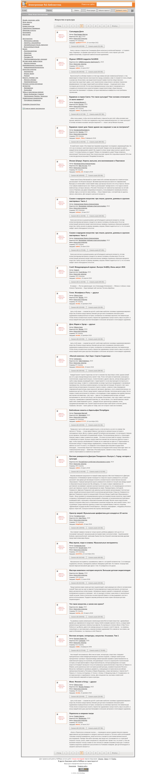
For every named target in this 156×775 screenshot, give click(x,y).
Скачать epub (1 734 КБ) (97, 650)
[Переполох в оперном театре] (61, 723)
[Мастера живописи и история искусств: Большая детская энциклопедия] (61, 580)
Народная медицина (30, 82)
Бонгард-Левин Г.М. (80, 638)
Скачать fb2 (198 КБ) (77, 528)
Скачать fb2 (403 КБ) (77, 46)
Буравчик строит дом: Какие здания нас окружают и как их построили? (99, 127)
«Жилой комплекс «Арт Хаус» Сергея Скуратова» (90, 356)
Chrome (100, 759)
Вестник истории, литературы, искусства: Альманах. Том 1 (94, 636)
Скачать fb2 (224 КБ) (77, 307)
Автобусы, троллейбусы (32, 43)
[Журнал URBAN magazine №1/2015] (61, 69)
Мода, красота (27, 22)
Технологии (72, 766)
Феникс (81, 297)
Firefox (114, 759)
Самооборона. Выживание (31, 28)
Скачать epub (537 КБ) (97, 114)
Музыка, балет (29, 73)
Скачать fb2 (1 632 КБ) (78, 142)
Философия (28, 90)
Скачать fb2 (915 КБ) (77, 557)
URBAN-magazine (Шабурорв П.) (89, 62)
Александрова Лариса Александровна (86, 204)
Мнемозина (82, 718)
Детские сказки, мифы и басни (32, 61)
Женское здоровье (30, 80)
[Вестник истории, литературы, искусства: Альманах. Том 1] (61, 645)
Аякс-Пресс (82, 518)
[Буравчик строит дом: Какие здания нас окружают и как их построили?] (61, 137)
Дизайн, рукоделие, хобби (31, 20)
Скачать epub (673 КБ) (97, 250)
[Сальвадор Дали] (61, 41)
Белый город (83, 548)
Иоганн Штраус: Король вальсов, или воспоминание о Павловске (97, 161)
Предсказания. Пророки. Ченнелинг (36, 96)
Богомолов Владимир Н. (82, 130)
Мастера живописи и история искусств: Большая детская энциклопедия (99, 570)
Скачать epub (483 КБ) (95, 557)
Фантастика (26, 34)
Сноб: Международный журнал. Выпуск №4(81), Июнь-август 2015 (97, 267)
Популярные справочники (32, 100)
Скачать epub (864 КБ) (97, 142)
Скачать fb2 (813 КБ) (77, 583)
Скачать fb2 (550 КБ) (77, 371)
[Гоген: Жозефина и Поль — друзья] (61, 302)
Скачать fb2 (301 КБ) (77, 728)
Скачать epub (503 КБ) (95, 72)
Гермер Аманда (79, 716)
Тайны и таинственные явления (33, 92)
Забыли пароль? (104, 10)
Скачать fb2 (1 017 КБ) (78, 114)
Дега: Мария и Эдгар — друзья (82, 324)
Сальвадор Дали (76, 31)
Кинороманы (27, 32)
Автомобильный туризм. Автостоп (36, 45)
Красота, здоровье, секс (30, 78)
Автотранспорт (28, 38)
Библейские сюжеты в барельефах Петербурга (89, 410)
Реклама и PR (28, 57)
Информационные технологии (32, 65)
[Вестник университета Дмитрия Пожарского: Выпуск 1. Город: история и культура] (61, 466)
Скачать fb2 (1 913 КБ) (78, 471)
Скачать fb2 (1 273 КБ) (78, 250)
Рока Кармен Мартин (81, 34)
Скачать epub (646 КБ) (97, 216)
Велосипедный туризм (31, 47)
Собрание (82, 640)
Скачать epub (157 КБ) (95, 728)
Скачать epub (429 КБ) (95, 583)
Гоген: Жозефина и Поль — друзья (84, 293)
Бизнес (25, 49)
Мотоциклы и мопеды (31, 41)
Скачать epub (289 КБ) (95, 371)
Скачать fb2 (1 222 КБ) (78, 216)
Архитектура (28, 71)
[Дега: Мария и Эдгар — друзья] (61, 334)
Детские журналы (30, 63)
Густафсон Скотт (79, 516)
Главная (24, 14)
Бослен (81, 104)
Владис (81, 573)
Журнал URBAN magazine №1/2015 (83, 59)
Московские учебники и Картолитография (92, 206)
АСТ (80, 36)
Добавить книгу (121, 10)
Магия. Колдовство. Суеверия (34, 94)
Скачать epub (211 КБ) (95, 46)
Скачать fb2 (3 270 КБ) (78, 650)
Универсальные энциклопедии (32, 98)
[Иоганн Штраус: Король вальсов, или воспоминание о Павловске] (61, 171)
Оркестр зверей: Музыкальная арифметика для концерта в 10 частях (98, 513)
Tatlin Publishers (84, 361)
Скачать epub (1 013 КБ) (97, 471)
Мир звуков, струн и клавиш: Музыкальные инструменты (93, 543)
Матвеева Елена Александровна (84, 163)
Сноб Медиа (83, 272)
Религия (26, 75)
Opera (106, 759)
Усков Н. (76, 270)
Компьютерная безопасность (34, 67)
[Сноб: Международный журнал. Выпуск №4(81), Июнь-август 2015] (61, 277)
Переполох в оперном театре (81, 713)
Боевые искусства (28, 26)
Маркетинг (28, 55)
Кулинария (26, 24)
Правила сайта (82, 766)
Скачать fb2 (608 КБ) (77, 175)
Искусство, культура (80, 64)
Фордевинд (82, 415)
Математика (28, 88)
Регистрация (91, 10)
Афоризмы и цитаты (29, 30)
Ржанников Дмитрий (80, 413)
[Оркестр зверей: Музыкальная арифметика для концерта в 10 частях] (61, 523)
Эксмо (81, 607)
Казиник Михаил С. (80, 102)
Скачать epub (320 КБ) (95, 175)
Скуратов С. (78, 359)
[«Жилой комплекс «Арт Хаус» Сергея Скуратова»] (61, 366)
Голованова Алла (79, 545)
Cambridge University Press (31, 104)
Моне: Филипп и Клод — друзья (82, 682)
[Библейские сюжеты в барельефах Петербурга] (61, 420)
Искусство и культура (29, 69)
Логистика (27, 53)
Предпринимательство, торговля (35, 59)
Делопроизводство (30, 51)
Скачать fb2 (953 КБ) (77, 72)
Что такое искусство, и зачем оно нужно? (86, 604)
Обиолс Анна (78, 295)
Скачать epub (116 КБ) (95, 307)
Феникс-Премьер (84, 687)
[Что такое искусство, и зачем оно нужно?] (61, 614)
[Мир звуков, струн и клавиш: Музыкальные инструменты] (61, 552)
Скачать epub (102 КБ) (95, 528)
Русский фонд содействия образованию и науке (94, 462)
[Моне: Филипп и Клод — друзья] (61, 691)
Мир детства (83, 166)
